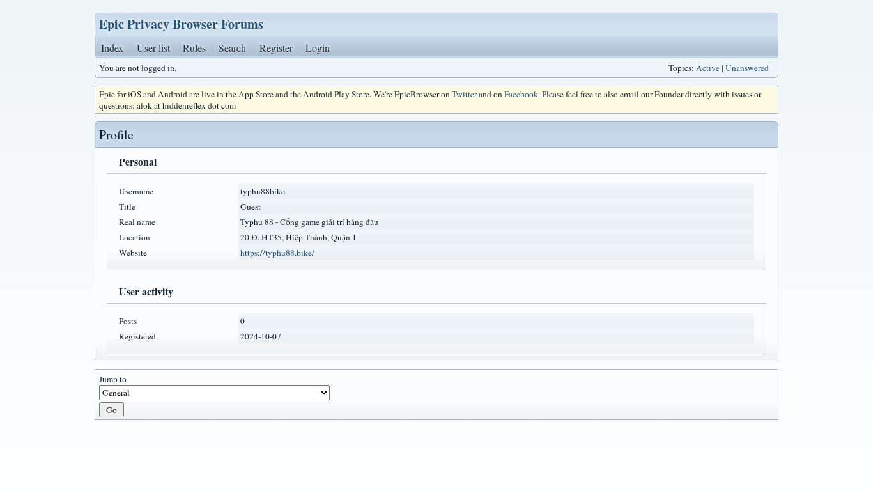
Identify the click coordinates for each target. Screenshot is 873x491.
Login (317, 47)
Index (112, 47)
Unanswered (747, 68)
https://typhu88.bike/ (277, 252)
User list (153, 47)
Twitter (464, 94)
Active (708, 68)
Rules (194, 47)
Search (232, 47)
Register (276, 47)
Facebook (521, 94)
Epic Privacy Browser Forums (181, 24)
